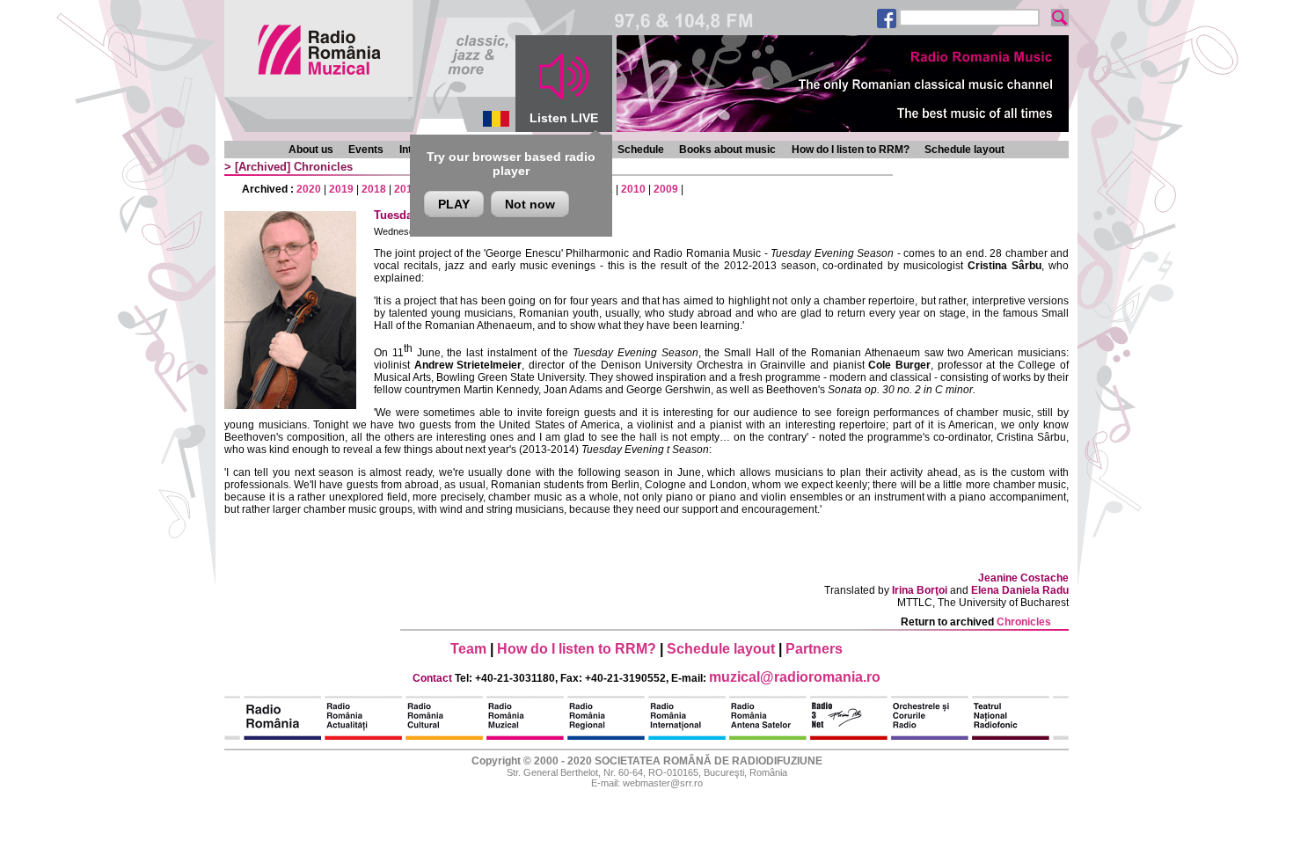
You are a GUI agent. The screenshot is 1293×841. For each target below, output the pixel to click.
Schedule (640, 149)
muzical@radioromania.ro (794, 676)
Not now (530, 204)
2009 (666, 189)
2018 (374, 189)
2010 (633, 189)
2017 (406, 189)
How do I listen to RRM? (850, 149)
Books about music (727, 149)
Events (366, 149)
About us (311, 149)
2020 (308, 189)
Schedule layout (964, 149)
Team (468, 648)
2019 (341, 189)
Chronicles (323, 166)
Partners (814, 648)
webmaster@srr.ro (663, 783)
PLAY (454, 204)
